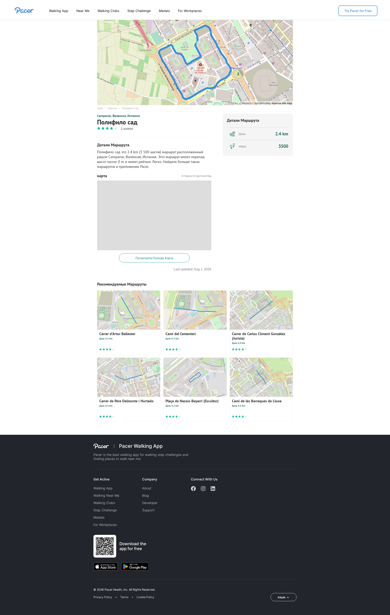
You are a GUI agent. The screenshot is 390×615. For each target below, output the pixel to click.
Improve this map (282, 103)
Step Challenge (139, 11)
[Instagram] (203, 489)
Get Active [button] (101, 479)
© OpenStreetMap (261, 103)
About (146, 488)
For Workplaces (190, 11)
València (112, 108)
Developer (150, 503)
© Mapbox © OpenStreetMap (196, 175)
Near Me (82, 11)
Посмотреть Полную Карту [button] (154, 258)
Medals (164, 11)
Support (148, 510)
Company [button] (149, 479)
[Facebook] (193, 489)
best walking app (126, 455)
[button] (70, 584)
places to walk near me (122, 459)
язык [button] (281, 597)
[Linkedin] (212, 489)
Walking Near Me (106, 495)
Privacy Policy (102, 597)
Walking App (58, 11)
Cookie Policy (145, 597)
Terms (124, 597)
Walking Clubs (108, 11)
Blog (145, 495)
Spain (100, 108)
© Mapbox (245, 103)
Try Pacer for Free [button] (358, 11)
